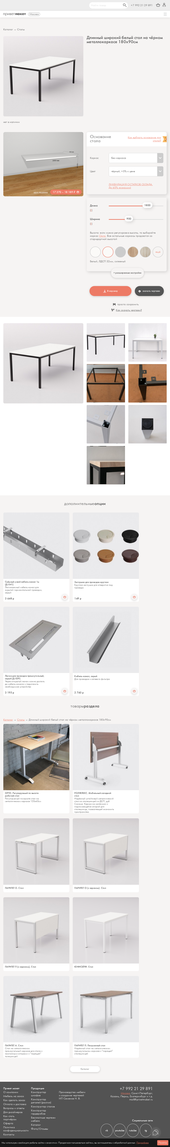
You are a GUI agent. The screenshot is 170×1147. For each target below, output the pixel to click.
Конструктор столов (43, 1106)
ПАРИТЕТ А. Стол (14, 1045)
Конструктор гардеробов (38, 1112)
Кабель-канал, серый (85, 676)
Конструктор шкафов (38, 1094)
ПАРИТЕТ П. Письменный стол (89, 1045)
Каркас (94, 158)
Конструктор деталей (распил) (41, 1101)
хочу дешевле (41, 192)
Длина (94, 205)
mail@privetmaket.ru (141, 1099)
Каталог (8, 29)
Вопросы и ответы (13, 1108)
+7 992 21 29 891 (142, 5)
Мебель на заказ (13, 1096)
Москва (125, 1093)
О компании (10, 1092)
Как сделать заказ (14, 1100)
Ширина (95, 219)
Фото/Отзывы (39, 1129)
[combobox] (136, 158)
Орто (102, 236)
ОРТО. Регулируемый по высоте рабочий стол (22, 794)
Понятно (163, 1142)
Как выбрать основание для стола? (144, 139)
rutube (132, 1130)
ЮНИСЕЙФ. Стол (83, 967)
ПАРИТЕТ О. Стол (14, 888)
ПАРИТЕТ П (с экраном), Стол (20, 967)
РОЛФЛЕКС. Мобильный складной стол (92, 794)
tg (146, 1130)
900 (129, 218)
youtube (120, 1130)
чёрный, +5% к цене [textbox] (123, 171)
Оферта (8, 1123)
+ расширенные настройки (127, 272)
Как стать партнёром (10, 1118)
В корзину (112, 291)
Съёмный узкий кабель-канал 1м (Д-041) (22, 583)
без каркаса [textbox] (118, 158)
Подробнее (142, 1142)
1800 (147, 205)
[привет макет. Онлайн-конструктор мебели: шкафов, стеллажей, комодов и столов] (14, 14)
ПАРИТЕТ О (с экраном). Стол (90, 888)
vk (106, 1130)
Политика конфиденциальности (16, 1129)
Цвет (93, 171)
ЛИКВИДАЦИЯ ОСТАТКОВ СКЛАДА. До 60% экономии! (131, 186)
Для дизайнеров (13, 1112)
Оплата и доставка (14, 1104)
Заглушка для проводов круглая (91, 582)
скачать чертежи (151, 291)
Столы (21, 29)
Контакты (8, 1134)
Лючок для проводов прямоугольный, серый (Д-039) (24, 677)
